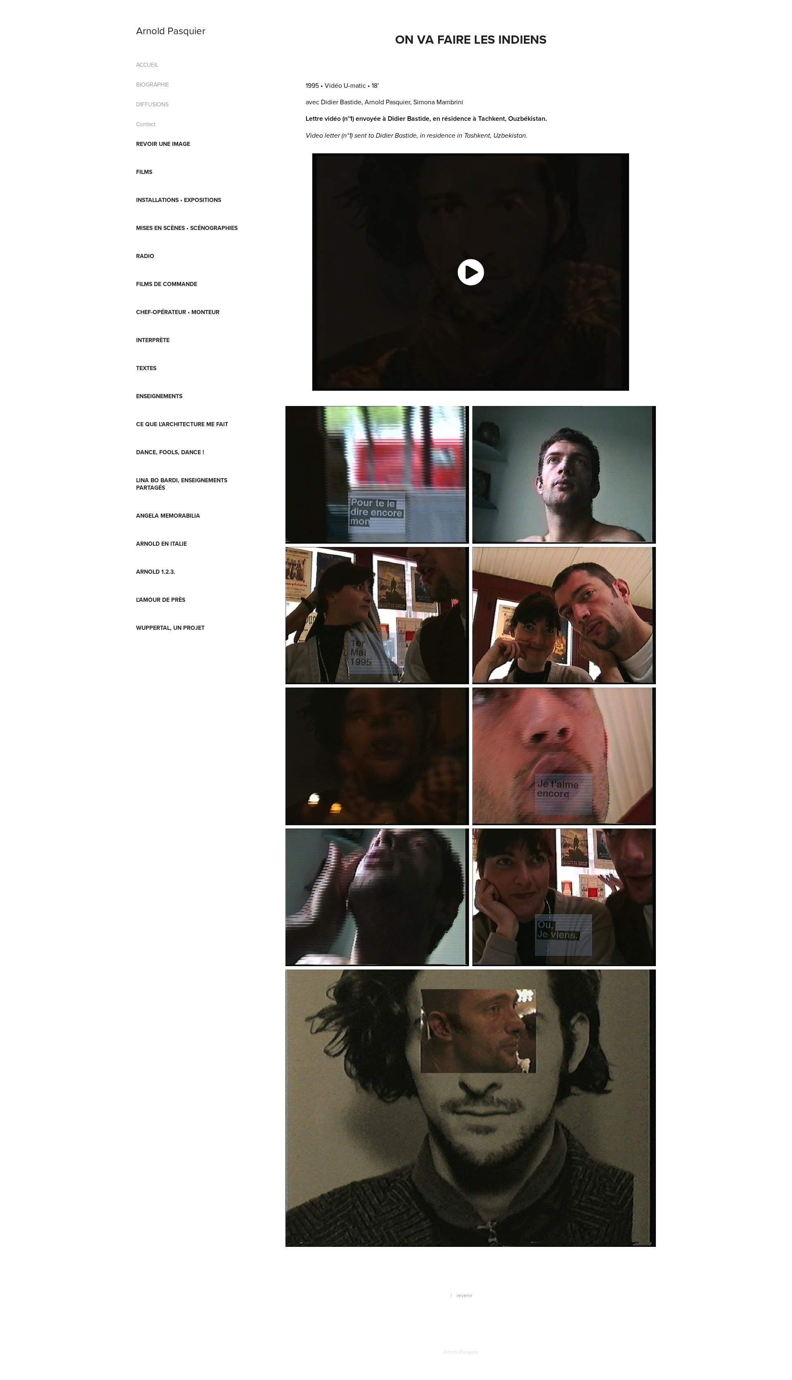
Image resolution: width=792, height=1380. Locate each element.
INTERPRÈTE (153, 340)
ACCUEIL (147, 65)
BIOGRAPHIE (152, 84)
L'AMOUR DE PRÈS (160, 600)
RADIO (145, 256)
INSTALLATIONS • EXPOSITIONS (178, 200)
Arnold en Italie (161, 544)
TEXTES (146, 368)
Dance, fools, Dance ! (170, 452)
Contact (146, 124)
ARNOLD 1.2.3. (155, 572)
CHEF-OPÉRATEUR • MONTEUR (177, 312)
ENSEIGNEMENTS (159, 396)
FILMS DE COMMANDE (166, 284)
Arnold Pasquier (170, 30)
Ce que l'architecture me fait (182, 424)
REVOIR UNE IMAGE (163, 144)
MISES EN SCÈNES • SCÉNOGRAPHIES (187, 228)
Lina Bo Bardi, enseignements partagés (181, 484)
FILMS (144, 172)
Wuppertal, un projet (170, 628)
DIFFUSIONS (152, 104)
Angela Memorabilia (168, 516)
